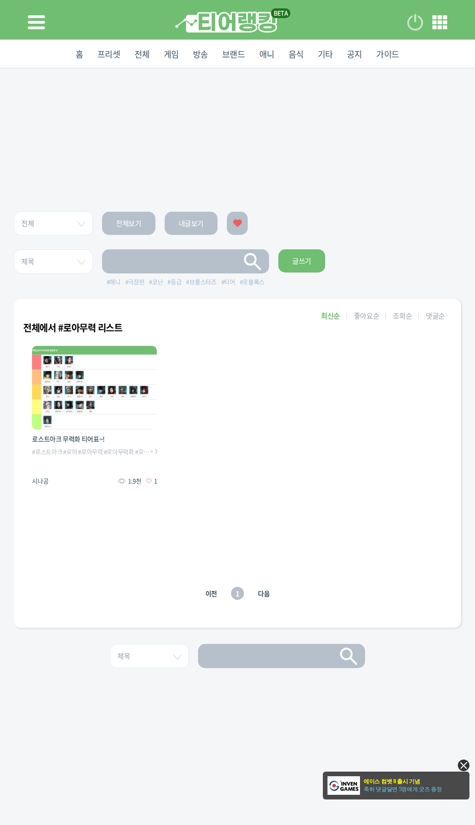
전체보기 (128, 223)
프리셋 (109, 54)
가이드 (387, 54)
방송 (200, 54)
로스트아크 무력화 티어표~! (68, 438)
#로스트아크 (47, 451)
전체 (142, 54)
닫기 (463, 765)
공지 (354, 54)
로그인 (415, 22)
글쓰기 (301, 261)
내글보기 (191, 223)
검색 (253, 261)
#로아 (70, 451)
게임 (171, 54)
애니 (267, 54)
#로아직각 (147, 451)
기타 (325, 54)
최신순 (330, 316)
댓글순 (435, 316)
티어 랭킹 (226, 22)
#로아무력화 (119, 451)
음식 (296, 54)
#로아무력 (90, 451)
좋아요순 (366, 316)
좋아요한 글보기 (237, 223)
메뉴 (439, 22)
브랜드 (233, 54)
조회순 (402, 316)
